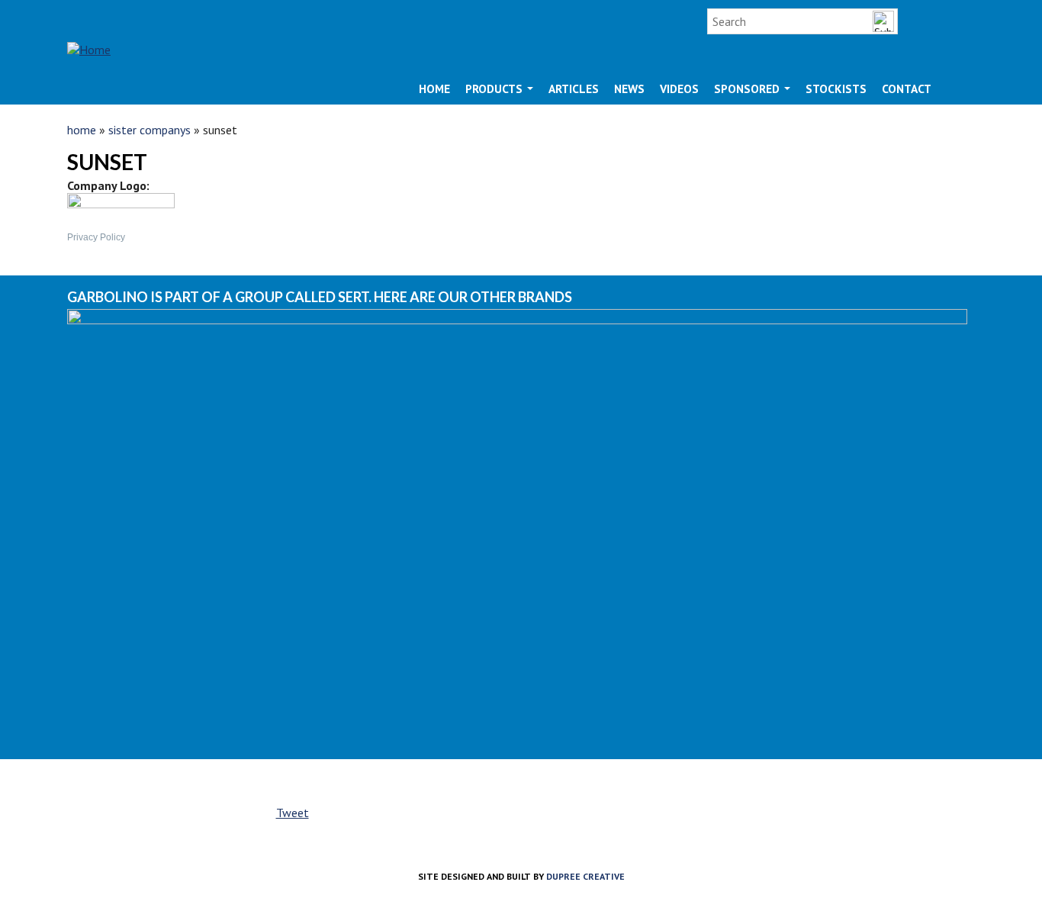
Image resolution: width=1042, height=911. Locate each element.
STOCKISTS (836, 88)
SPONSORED (748, 88)
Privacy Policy (96, 237)
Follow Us (961, 21)
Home (81, 129)
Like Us (927, 21)
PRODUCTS (495, 88)
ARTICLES (573, 88)
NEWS (629, 88)
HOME (434, 88)
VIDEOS (679, 88)
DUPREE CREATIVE (585, 876)
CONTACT (906, 88)
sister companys (149, 129)
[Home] (89, 35)
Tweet (292, 812)
